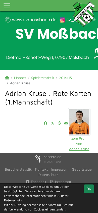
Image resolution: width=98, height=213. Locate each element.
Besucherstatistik (18, 169)
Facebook (38, 181)
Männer (20, 77)
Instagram (62, 181)
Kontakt (41, 169)
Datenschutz (48, 174)
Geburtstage (82, 169)
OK (88, 189)
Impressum (59, 169)
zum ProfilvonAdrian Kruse (79, 143)
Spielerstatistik (42, 77)
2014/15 (65, 77)
